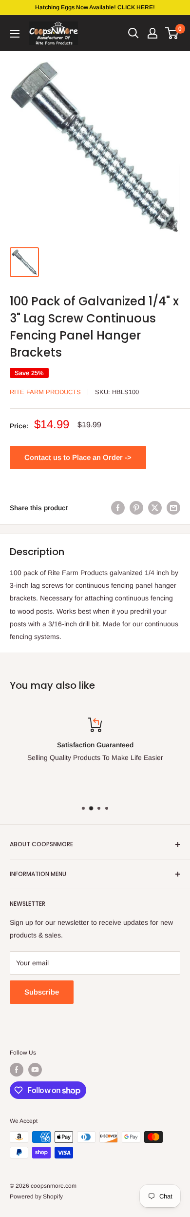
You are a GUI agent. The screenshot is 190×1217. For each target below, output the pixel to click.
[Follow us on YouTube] (35, 1070)
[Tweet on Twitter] (155, 508)
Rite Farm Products (45, 392)
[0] (172, 33)
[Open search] (133, 33)
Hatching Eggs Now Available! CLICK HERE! (95, 7)
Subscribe (41, 992)
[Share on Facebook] (118, 508)
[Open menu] (14, 34)
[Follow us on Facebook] (16, 1070)
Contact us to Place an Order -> (78, 457)
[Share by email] (173, 508)
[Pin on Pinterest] (136, 508)
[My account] (152, 33)
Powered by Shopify (36, 1196)
